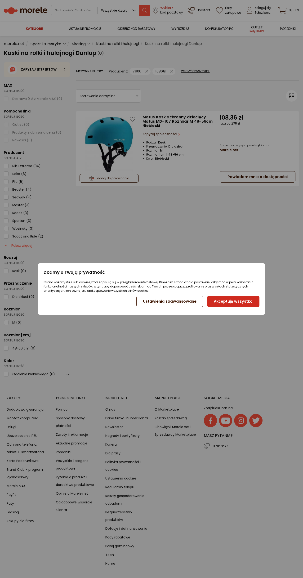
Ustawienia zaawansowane (169, 301)
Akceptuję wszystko (233, 301)
